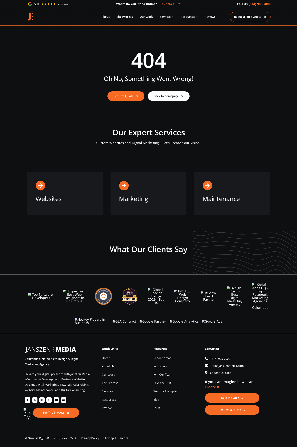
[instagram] (42, 400)
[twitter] (34, 400)
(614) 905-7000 (260, 4)
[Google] (49, 400)
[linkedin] (63, 400)
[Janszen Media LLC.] (30, 14)
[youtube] (56, 400)
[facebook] (27, 400)
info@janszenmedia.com (227, 366)
